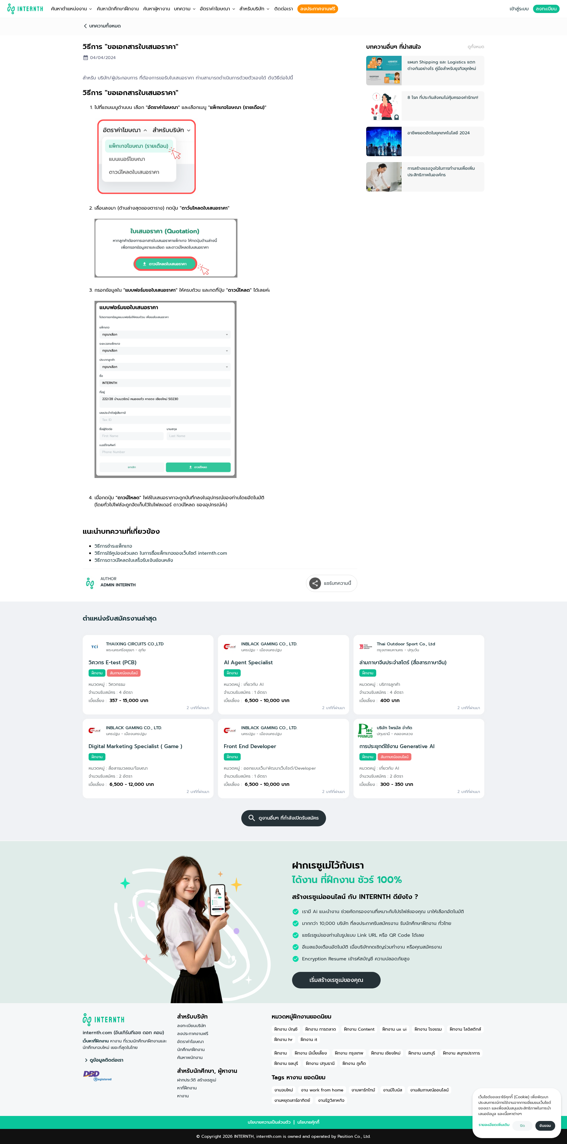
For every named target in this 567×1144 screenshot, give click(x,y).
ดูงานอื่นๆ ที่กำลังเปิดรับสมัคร (289, 818)
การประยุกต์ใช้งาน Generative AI (396, 746)
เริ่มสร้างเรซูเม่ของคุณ (336, 980)
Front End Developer (250, 746)
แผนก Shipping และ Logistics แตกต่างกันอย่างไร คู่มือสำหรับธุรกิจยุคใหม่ (442, 65)
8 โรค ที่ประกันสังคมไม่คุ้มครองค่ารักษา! (443, 97)
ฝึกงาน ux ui (394, 1029)
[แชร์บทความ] (315, 583)
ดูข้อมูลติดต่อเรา (106, 1060)
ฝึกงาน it (309, 1039)
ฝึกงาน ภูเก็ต (354, 1063)
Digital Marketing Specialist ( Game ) (135, 746)
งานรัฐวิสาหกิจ (331, 1100)
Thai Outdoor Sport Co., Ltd (406, 644)
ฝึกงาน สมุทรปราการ (461, 1053)
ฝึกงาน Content (359, 1029)
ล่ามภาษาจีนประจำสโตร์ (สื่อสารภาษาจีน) (403, 662)
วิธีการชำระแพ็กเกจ (113, 546)
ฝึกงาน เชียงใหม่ (385, 1053)
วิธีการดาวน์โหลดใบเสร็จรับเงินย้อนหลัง (133, 560)
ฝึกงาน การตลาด (320, 1029)
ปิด (522, 1125)
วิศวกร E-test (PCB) (112, 662)
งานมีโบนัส (392, 1090)
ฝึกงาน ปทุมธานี (320, 1063)
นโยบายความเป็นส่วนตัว (269, 1122)
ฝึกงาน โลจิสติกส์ (465, 1029)
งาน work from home (322, 1090)
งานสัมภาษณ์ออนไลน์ (429, 1090)
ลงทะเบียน (546, 8)
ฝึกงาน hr (283, 1039)
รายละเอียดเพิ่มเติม (494, 1124)
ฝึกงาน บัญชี (285, 1029)
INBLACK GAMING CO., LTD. (269, 644)
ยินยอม (545, 1125)
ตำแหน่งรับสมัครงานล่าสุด (120, 618)
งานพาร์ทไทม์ (363, 1090)
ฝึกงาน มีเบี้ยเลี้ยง (311, 1053)
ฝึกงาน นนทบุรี (421, 1053)
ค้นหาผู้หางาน (156, 8)
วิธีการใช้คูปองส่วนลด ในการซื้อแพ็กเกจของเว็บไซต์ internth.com (160, 553)
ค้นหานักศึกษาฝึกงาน (118, 8)
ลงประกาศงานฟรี (317, 8)
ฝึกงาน (280, 1053)
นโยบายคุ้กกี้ (308, 1122)
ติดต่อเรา (283, 8)
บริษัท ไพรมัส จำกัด (394, 727)
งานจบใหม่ (283, 1090)
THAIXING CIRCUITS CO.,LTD (135, 644)
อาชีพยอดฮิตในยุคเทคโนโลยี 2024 (439, 133)
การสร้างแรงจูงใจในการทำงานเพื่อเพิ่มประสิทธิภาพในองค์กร (441, 171)
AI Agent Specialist (248, 662)
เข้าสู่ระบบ (519, 8)
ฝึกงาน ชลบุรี (286, 1063)
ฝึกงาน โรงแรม (428, 1029)
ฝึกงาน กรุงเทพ (349, 1053)
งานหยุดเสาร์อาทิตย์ (292, 1100)
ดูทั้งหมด (476, 46)
